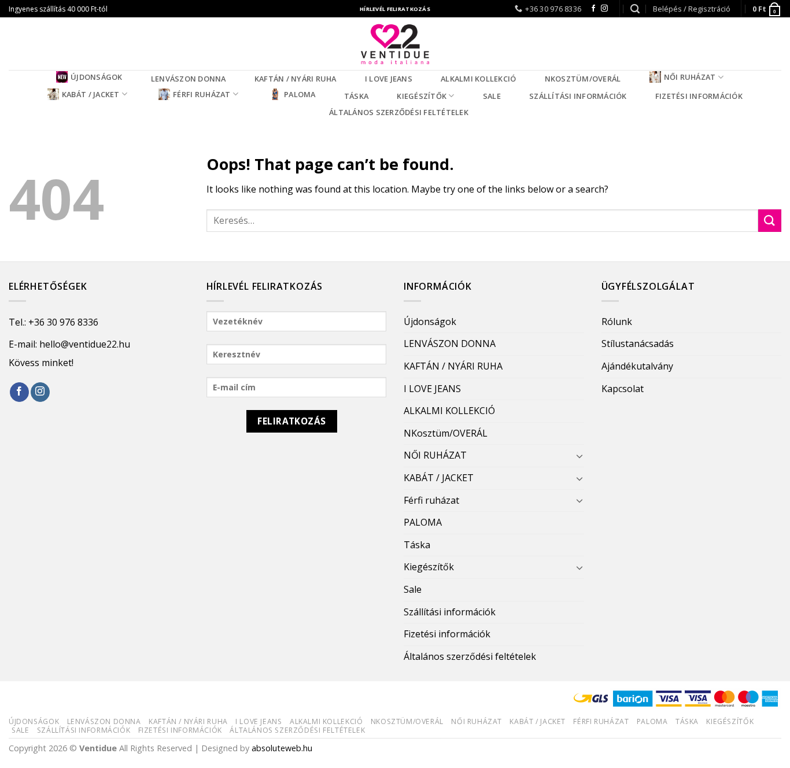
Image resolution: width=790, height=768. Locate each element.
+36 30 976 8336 (63, 322)
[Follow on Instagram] (604, 9)
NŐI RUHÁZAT (690, 77)
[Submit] (769, 220)
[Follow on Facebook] (593, 9)
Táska (356, 96)
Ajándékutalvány (637, 366)
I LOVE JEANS (388, 78)
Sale (492, 96)
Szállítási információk (578, 96)
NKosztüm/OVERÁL (583, 78)
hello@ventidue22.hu (84, 344)
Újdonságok (97, 77)
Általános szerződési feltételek (398, 112)
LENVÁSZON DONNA (188, 78)
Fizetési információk (699, 96)
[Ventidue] (395, 43)
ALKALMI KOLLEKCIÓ (478, 78)
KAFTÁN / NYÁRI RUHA (295, 78)
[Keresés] (635, 9)
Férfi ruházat (201, 94)
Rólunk (616, 321)
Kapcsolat (622, 388)
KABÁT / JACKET (91, 94)
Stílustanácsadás (637, 343)
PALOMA (300, 94)
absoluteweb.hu (282, 748)
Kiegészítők (421, 96)
